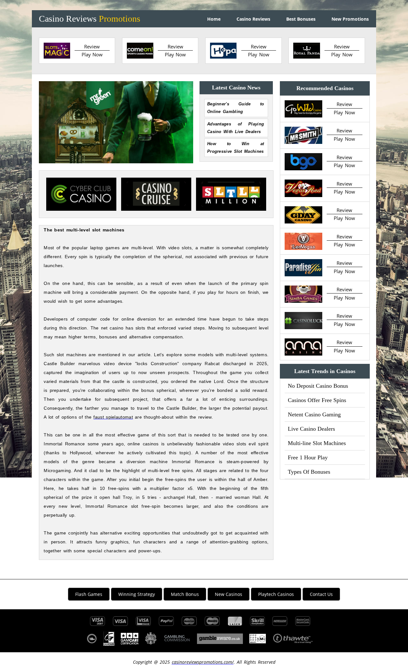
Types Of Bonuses (309, 472)
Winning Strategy (136, 594)
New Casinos (228, 594)
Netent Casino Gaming (314, 414)
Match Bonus (185, 594)
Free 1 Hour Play (308, 457)
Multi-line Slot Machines (317, 443)
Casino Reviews (89, 19)
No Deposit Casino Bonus (318, 386)
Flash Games (88, 594)
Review (92, 46)
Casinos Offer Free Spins (317, 400)
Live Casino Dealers (311, 429)
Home (214, 19)
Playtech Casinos (276, 594)
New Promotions (350, 19)
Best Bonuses (301, 19)
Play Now (92, 54)
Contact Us (321, 594)
